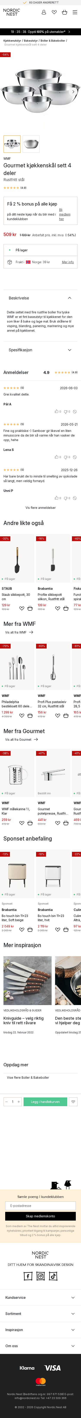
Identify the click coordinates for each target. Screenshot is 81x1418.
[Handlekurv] (64, 12)
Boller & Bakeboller (53, 40)
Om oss (11, 1346)
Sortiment (13, 1313)
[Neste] (73, 91)
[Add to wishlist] (21, 608)
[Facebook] (28, 1276)
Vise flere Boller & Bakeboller (28, 1077)
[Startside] (11, 12)
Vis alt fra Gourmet (18, 739)
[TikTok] (53, 1276)
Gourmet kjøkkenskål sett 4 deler (25, 44)
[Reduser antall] (6, 1101)
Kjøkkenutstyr (12, 40)
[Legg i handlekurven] (30, 608)
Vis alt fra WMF (16, 632)
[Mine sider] (44, 12)
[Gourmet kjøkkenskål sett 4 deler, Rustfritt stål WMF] (40, 91)
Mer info (68, 262)
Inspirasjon (14, 1330)
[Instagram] (40, 1276)
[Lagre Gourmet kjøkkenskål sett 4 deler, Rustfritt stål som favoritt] (73, 1101)
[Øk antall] (19, 1101)
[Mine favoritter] (54, 12)
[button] (14, 188)
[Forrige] (7, 91)
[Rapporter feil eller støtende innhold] (75, 411)
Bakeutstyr (31, 40)
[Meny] (75, 12)
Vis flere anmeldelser (40, 507)
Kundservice (15, 1297)
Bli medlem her (64, 214)
